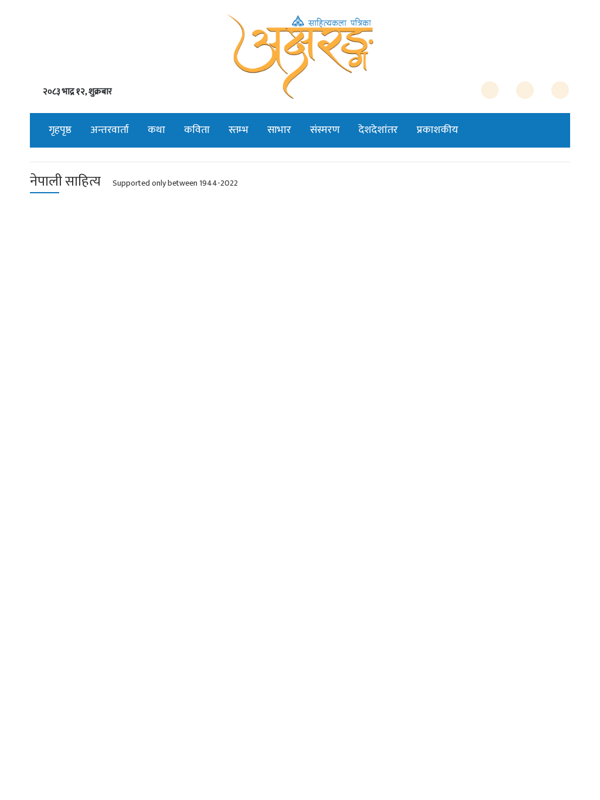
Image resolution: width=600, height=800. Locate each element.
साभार (279, 130)
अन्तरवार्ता (109, 130)
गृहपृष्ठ (60, 130)
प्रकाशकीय (437, 130)
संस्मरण (325, 130)
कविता (197, 130)
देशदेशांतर (378, 130)
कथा (156, 130)
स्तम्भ (238, 130)
